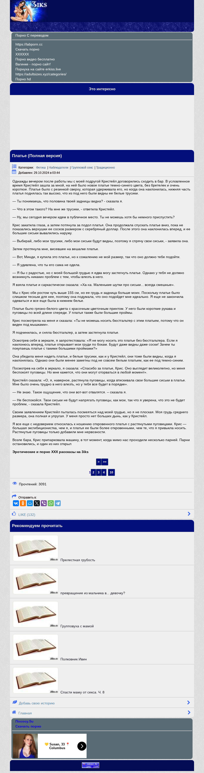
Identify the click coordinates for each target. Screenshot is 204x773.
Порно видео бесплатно (35, 59)
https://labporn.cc (29, 44)
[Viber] (44, 503)
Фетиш (41, 167)
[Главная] (29, 20)
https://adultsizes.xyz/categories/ (40, 74)
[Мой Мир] (30, 503)
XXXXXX (22, 54)
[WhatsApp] (51, 503)
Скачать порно (27, 49)
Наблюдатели (58, 167)
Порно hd (23, 79)
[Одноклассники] (23, 503)
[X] (37, 503)
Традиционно (105, 167)
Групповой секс (82, 167)
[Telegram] (58, 503)
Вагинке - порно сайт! (33, 64)
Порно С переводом (32, 35)
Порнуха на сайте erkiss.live (38, 69)
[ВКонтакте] (16, 503)
